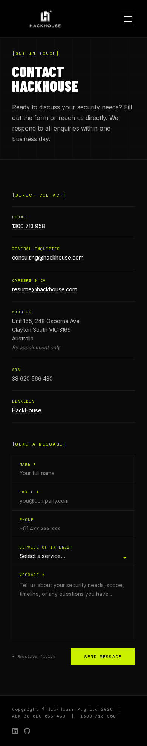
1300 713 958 (28, 226)
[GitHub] (27, 731)
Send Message (102, 656)
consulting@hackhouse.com (48, 257)
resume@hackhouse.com (44, 289)
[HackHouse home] (45, 19)
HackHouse (26, 410)
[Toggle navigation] (128, 19)
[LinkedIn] (15, 731)
